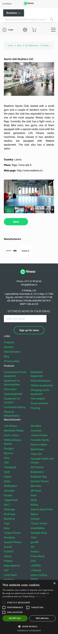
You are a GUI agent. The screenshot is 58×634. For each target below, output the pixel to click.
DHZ (33, 560)
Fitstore (8, 560)
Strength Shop (39, 532)
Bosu (7, 528)
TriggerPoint (11, 500)
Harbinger (9, 509)
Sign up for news (29, 330)
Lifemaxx (36, 570)
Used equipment (13, 393)
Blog (6, 356)
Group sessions (39, 403)
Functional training (14, 407)
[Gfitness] (29, 4)
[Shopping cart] (34, 30)
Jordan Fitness (39, 435)
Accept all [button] (15, 618)
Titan (34, 537)
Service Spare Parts (42, 509)
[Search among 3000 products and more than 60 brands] (51, 19)
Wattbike (9, 579)
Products (9, 342)
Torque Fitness (12, 532)
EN (25, 30)
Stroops (35, 518)
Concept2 (9, 490)
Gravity (8, 546)
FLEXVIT (9, 551)
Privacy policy (12, 361)
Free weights (38, 398)
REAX (34, 500)
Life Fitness (10, 425)
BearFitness (37, 449)
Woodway (9, 537)
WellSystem (10, 485)
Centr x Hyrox (11, 435)
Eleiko (7, 481)
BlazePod (9, 518)
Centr (7, 471)
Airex (7, 457)
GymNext (36, 425)
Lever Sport (10, 574)
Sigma (34, 514)
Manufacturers (12, 351)
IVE (32, 546)
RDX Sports (37, 467)
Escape (8, 495)
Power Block (38, 556)
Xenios (8, 556)
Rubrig (34, 504)
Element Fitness (40, 481)
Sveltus (35, 551)
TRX (6, 462)
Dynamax (36, 430)
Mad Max (36, 485)
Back (16, 221)
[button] (4, 602)
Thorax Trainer (39, 523)
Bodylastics (37, 471)
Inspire (7, 476)
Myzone (8, 453)
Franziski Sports (40, 439)
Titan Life (36, 454)
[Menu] (53, 29)
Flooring (35, 407)
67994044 (6, 4)
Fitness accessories (42, 385)
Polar (34, 495)
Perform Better (39, 444)
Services (8, 347)
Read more (41, 596)
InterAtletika (37, 528)
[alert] (29, 607)
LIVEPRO (36, 565)
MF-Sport (36, 490)
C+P (6, 570)
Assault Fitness (12, 542)
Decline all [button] (42, 618)
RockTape (9, 514)
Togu (7, 523)
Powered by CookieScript (29, 630)
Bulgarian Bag (39, 476)
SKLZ (7, 504)
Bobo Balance (12, 565)
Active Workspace (41, 380)
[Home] (29, 276)
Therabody (10, 467)
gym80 (35, 542)
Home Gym (10, 389)
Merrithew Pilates (14, 430)
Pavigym (9, 448)
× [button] (54, 583)
